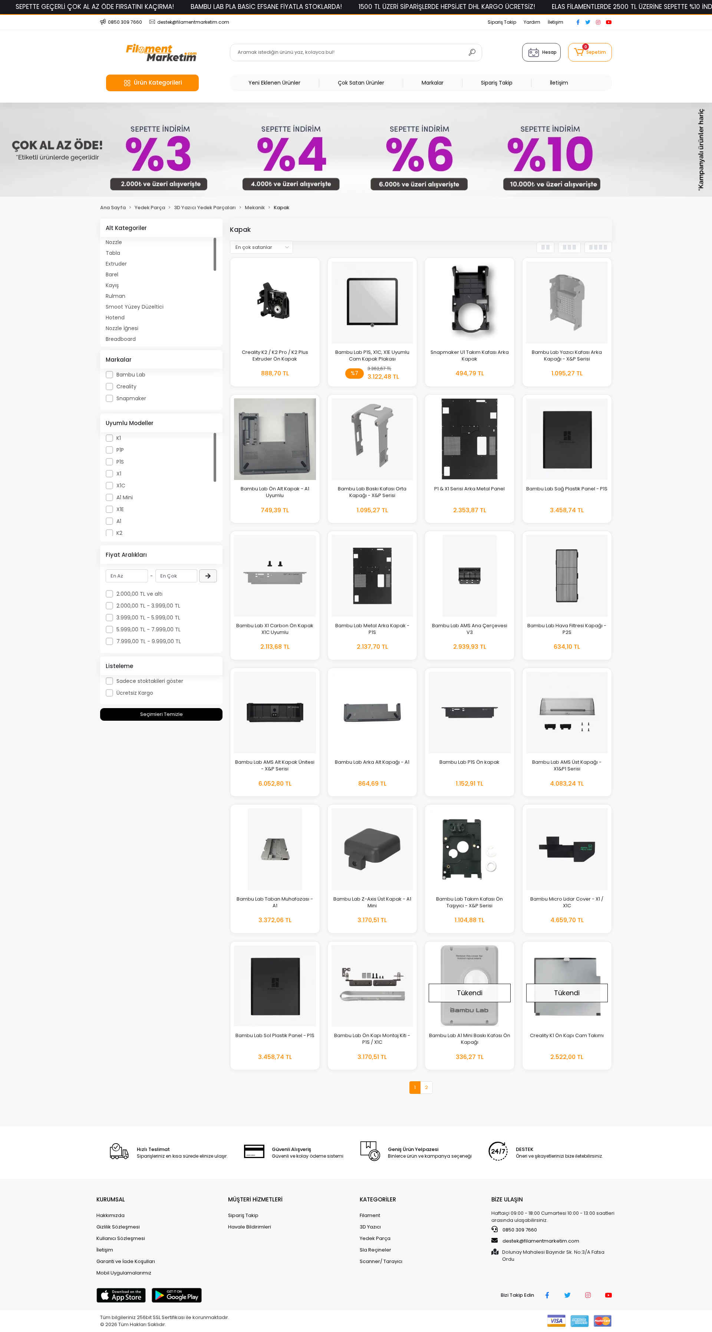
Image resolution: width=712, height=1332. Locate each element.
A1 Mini (124, 497)
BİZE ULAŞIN (507, 1199)
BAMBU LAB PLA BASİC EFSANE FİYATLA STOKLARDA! (266, 6)
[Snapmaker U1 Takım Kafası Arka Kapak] (470, 302)
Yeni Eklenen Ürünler (274, 82)
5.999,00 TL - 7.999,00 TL (148, 629)
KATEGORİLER (378, 1199)
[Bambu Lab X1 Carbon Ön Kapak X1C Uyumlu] (275, 576)
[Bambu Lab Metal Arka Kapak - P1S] (372, 576)
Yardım (532, 22)
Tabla (113, 253)
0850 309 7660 (519, 1229)
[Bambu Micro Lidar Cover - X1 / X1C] (567, 849)
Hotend (115, 317)
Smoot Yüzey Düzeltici (135, 306)
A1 (118, 521)
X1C (120, 485)
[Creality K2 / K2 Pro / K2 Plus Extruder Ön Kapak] (275, 302)
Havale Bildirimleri (249, 1226)
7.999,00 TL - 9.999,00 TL (148, 641)
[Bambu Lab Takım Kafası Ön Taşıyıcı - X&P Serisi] (470, 849)
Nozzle (114, 242)
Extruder (116, 263)
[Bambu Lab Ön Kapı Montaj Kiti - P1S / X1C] (372, 986)
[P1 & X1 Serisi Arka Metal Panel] (470, 439)
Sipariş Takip (502, 22)
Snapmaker (131, 398)
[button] (590, 52)
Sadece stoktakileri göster (149, 681)
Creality (126, 386)
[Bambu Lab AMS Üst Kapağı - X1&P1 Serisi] (567, 713)
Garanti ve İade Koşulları (125, 1261)
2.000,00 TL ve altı (139, 594)
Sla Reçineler (375, 1249)
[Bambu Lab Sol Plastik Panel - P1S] (275, 986)
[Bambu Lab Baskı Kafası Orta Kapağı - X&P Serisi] (372, 439)
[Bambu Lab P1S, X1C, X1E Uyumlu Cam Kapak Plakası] (372, 302)
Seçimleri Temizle (161, 714)
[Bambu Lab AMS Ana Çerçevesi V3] (470, 576)
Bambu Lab (130, 374)
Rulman (115, 296)
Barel (112, 274)
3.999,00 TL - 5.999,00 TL (148, 617)
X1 (118, 473)
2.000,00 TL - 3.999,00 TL (148, 605)
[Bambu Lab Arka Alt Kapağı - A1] (372, 713)
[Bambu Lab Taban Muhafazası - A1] (275, 849)
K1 (118, 438)
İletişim (555, 22)
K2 (119, 533)
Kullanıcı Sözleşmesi (120, 1238)
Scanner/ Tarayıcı (381, 1261)
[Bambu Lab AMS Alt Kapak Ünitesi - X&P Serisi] (275, 713)
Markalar (433, 82)
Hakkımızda (110, 1215)
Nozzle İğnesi (122, 328)
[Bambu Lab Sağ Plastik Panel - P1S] (567, 439)
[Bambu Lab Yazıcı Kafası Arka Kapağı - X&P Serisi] (567, 302)
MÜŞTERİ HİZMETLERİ (255, 1199)
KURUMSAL (110, 1199)
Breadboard (121, 339)
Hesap (549, 52)
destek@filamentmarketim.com (540, 1240)
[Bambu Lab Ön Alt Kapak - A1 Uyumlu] (275, 439)
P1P (120, 450)
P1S (120, 462)
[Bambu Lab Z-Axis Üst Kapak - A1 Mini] (372, 849)
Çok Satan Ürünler (361, 82)
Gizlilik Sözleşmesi (118, 1226)
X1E (120, 509)
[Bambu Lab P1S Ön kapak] (470, 713)
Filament (370, 1215)
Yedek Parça (375, 1238)
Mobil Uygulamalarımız (123, 1272)
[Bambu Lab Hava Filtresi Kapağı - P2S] (567, 576)
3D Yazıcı (370, 1226)
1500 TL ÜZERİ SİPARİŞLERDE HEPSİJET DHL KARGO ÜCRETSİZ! (447, 6)
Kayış (112, 285)
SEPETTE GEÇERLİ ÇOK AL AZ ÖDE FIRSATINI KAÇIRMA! (95, 6)
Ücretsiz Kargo (134, 693)
